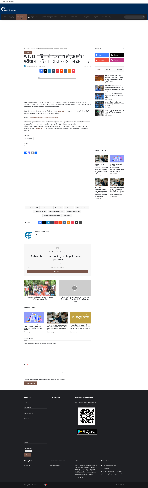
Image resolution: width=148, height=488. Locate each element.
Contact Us (73, 17)
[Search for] (143, 17)
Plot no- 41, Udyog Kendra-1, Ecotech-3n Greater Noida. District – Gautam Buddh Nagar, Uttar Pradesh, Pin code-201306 (112, 473)
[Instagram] (82, 478)
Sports (96, 17)
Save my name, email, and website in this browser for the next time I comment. (45, 379)
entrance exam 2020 (57, 211)
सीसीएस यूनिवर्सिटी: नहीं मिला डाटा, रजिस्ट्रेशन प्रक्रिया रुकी (44, 117)
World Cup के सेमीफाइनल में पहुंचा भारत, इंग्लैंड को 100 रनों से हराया (114, 95)
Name (26, 364)
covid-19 (59, 208)
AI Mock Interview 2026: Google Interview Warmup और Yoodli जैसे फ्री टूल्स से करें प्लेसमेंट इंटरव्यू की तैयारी (57, 327)
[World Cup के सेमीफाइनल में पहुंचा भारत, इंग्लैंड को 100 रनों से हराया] (99, 96)
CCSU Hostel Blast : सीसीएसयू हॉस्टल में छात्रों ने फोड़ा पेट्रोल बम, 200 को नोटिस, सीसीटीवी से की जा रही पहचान (114, 78)
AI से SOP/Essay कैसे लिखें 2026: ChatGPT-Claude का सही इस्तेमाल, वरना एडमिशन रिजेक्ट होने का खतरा (117, 167)
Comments (118, 69)
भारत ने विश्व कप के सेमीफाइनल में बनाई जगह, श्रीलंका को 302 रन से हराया (114, 104)
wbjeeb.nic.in (62, 111)
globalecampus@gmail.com (109, 465)
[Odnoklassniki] (69, 71)
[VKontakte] (65, 71)
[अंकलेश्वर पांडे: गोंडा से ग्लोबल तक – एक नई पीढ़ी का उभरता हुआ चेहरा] (99, 113)
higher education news (52, 215)
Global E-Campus (52, 485)
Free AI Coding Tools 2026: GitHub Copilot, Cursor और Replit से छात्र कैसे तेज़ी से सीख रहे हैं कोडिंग (34, 327)
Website (61, 372)
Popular (99, 69)
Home (4, 17)
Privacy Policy (27, 465)
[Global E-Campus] (8, 9)
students (67, 215)
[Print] (80, 222)
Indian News (21, 17)
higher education (74, 211)
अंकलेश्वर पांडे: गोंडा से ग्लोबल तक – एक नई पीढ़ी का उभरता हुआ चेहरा (114, 112)
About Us (12, 17)
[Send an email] (36, 66)
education (69, 208)
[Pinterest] (57, 71)
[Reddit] (61, 71)
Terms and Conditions (55, 465)
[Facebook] (41, 71)
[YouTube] (80, 478)
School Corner (85, 17)
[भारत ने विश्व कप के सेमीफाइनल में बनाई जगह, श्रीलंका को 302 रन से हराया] (99, 104)
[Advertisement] (74, 33)
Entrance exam (40, 211)
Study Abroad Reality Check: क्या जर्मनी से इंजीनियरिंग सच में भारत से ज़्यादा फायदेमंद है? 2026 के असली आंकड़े (117, 191)
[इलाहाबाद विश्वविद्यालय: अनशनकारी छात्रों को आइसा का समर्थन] (40, 288)
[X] (45, 71)
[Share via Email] (76, 222)
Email (25, 372)
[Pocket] (73, 71)
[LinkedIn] (49, 71)
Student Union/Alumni (49, 17)
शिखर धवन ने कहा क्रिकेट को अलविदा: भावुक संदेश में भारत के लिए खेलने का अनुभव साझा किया (114, 87)
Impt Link (63, 17)
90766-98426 (106, 468)
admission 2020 (32, 208)
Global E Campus (31, 66)
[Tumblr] (53, 71)
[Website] (36, 234)
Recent (108, 69)
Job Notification (106, 17)
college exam (46, 208)
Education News (82, 208)
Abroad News (34, 17)
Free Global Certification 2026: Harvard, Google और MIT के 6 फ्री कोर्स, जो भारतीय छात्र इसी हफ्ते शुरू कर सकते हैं (101, 192)
